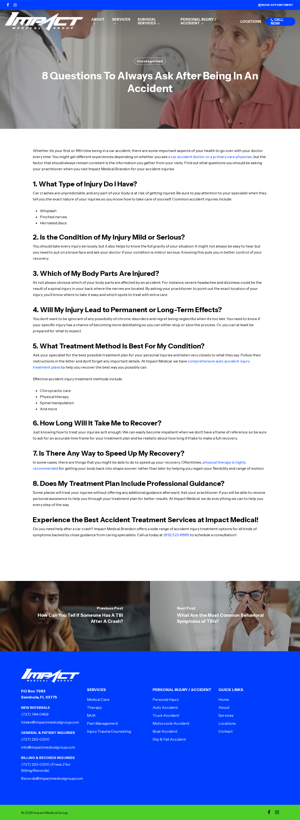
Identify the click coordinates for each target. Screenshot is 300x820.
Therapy (94, 707)
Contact (225, 731)
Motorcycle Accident (171, 723)
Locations (227, 723)
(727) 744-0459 (35, 714)
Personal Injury (166, 699)
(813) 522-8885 (176, 534)
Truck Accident (166, 715)
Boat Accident (165, 731)
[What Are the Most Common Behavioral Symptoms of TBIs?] (225, 616)
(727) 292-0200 (35, 739)
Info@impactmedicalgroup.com (48, 747)
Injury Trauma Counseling (109, 731)
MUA (91, 715)
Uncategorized (150, 61)
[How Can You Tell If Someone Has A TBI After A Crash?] (75, 616)
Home (223, 699)
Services (225, 715)
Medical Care (98, 699)
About (223, 707)
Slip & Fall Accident (169, 739)
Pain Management (102, 723)
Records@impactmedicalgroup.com (52, 778)
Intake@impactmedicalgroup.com (50, 722)
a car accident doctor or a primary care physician (210, 156)
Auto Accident (165, 707)
